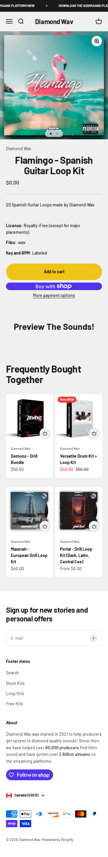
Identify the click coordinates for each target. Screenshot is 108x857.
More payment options (54, 295)
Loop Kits (15, 693)
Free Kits (14, 703)
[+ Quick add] (45, 433)
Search (12, 672)
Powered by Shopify (57, 839)
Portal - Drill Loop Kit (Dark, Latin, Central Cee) (76, 555)
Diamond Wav (18, 148)
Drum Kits (15, 683)
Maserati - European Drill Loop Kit (29, 555)
